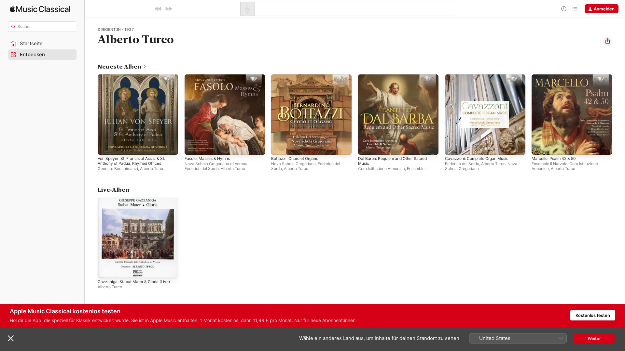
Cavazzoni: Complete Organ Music (480, 77)
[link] (122, 66)
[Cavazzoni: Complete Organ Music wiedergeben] (453, 146)
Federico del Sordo (202, 168)
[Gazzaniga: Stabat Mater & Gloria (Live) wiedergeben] (106, 269)
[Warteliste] (575, 8)
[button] (42, 43)
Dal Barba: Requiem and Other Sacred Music (396, 79)
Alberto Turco (152, 168)
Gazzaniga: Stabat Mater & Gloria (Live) (137, 200)
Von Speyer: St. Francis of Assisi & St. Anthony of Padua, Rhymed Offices (136, 79)
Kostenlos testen (593, 315)
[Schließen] (11, 338)
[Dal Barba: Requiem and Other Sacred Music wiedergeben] (366, 146)
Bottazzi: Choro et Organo (297, 77)
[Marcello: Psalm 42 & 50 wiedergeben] (540, 146)
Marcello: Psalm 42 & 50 (556, 77)
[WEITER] (168, 9)
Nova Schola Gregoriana (293, 163)
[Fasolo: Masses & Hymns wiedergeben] (193, 146)
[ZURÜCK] (158, 9)
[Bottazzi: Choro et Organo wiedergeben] (279, 146)
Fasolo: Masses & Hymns (210, 77)
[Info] (564, 8)
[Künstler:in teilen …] (607, 41)
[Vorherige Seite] (91, 114)
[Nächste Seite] (618, 114)
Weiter (594, 338)
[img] (40, 9)
